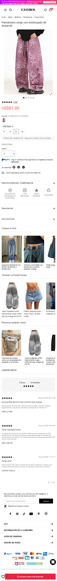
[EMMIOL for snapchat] (46, 513)
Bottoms (18, 17)
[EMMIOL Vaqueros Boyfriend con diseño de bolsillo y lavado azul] (12, 249)
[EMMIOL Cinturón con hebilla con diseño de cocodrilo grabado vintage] (34, 249)
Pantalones (27, 17)
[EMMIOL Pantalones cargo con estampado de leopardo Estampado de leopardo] (4, 121)
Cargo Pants (39, 17)
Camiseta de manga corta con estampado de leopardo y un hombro (11, 360)
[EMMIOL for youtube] (31, 513)
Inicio (4, 17)
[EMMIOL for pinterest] (39, 513)
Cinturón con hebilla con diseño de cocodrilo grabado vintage (33, 267)
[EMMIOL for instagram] (17, 513)
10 (15, 102)
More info (15, 162)
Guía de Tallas (7, 144)
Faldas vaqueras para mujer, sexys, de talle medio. (32, 313)
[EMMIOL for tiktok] (24, 513)
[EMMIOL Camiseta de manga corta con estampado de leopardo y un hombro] (11, 342)
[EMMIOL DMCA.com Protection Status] (34, 565)
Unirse (46, 501)
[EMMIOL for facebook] (10, 513)
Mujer (10, 17)
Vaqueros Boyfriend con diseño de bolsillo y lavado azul (11, 267)
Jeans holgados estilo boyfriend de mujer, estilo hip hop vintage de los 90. (12, 313)
